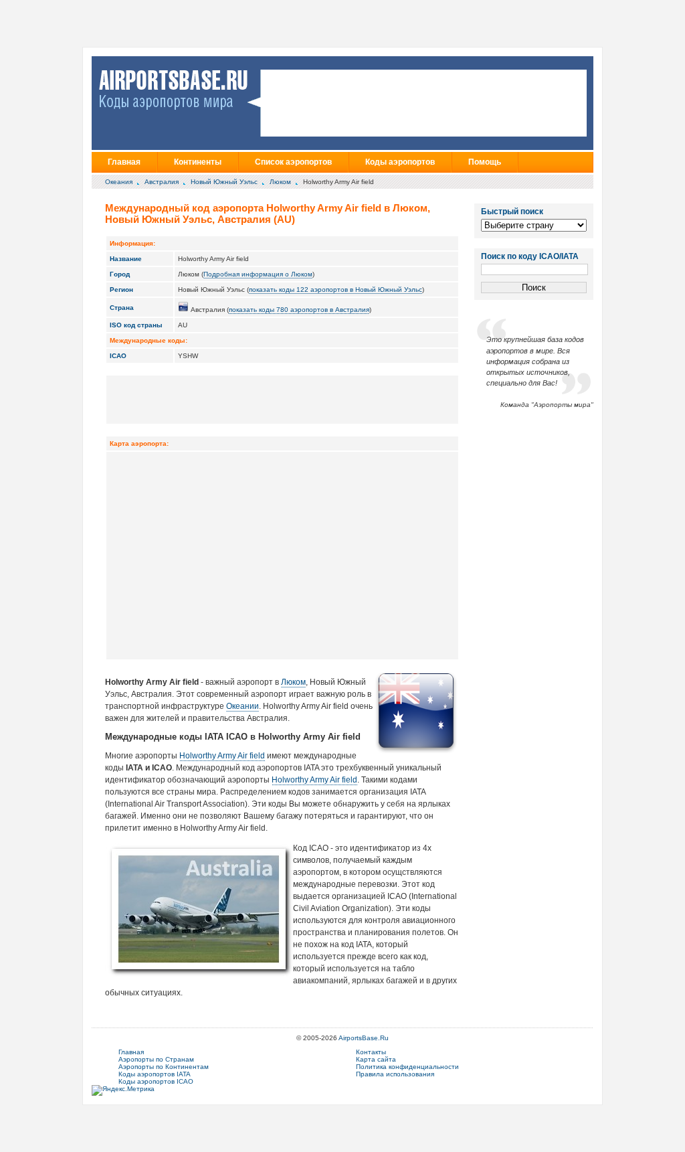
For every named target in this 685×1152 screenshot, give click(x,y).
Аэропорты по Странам (156, 1059)
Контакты (371, 1052)
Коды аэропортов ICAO (155, 1081)
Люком (280, 181)
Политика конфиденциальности (407, 1066)
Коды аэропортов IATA (154, 1074)
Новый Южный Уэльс (224, 181)
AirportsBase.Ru (363, 1038)
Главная (124, 162)
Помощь (484, 162)
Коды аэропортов (400, 162)
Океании (242, 706)
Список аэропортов (293, 162)
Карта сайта (376, 1059)
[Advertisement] (282, 399)
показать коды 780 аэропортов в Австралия (299, 309)
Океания (118, 181)
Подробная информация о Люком (257, 274)
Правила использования (395, 1074)
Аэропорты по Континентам (163, 1066)
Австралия (161, 181)
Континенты (197, 162)
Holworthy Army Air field (222, 755)
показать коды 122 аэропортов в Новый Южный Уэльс (335, 289)
